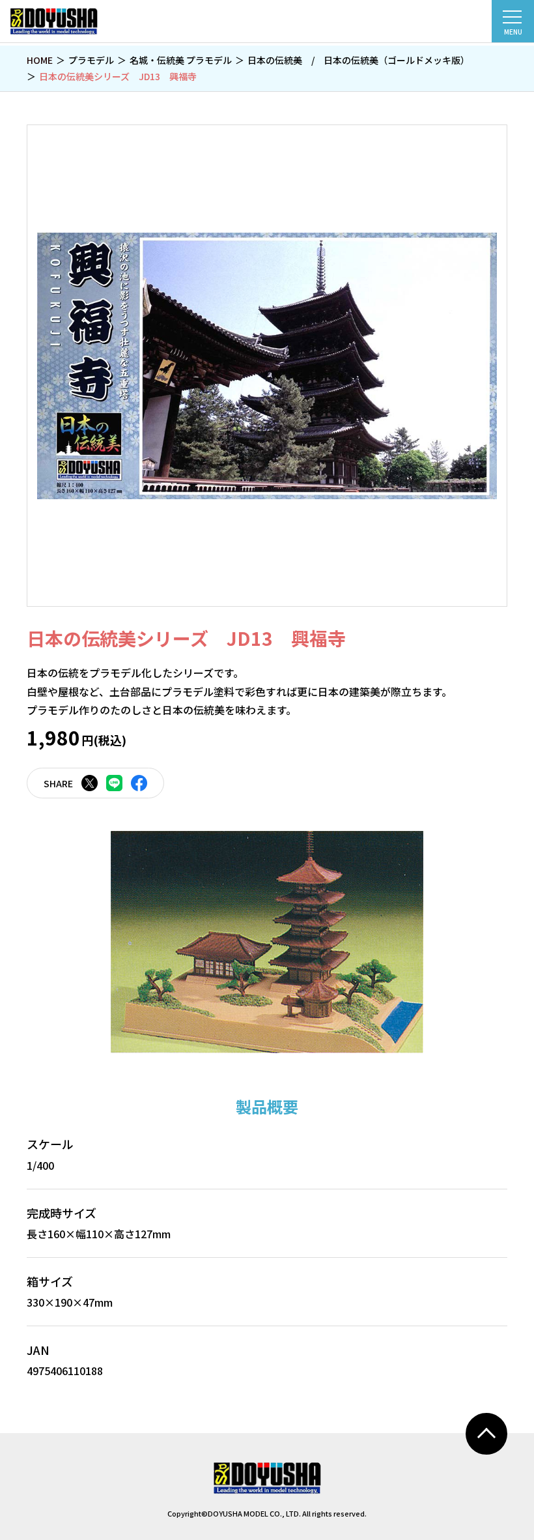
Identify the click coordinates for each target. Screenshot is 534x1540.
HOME (40, 59)
